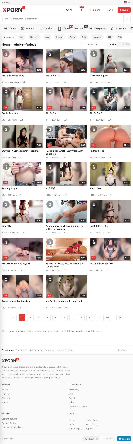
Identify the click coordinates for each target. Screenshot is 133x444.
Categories (10, 37)
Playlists (72, 398)
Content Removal (9, 418)
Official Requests (76, 428)
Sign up (124, 10)
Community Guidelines (12, 427)
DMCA (71, 424)
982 (107, 317)
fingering (34, 37)
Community (74, 389)
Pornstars (6, 394)
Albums (5, 402)
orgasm (59, 37)
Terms (71, 420)
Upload (72, 402)
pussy (72, 37)
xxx (21, 37)
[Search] (126, 18)
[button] (129, 37)
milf (110, 37)
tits (120, 37)
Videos (5, 389)
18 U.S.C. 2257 (92, 424)
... (98, 317)
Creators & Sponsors (78, 406)
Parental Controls (9, 423)
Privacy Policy (92, 420)
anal (47, 37)
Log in (110, 10)
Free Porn (6, 2)
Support (89, 428)
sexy (84, 37)
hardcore (97, 37)
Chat (71, 394)
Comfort (113, 44)
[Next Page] (119, 317)
